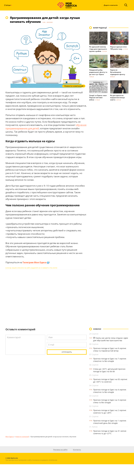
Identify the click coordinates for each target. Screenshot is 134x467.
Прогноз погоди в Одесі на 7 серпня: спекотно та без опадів (109, 359)
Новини (97, 329)
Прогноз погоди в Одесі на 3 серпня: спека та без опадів (109, 401)
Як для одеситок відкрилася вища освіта (117, 97)
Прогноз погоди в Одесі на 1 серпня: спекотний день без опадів (109, 421)
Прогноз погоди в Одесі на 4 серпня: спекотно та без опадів (109, 390)
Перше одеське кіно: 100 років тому (118, 48)
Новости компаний (22, 437)
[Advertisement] (46, 296)
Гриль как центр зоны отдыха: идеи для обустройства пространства (110, 339)
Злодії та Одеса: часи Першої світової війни (98, 97)
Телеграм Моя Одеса (35, 262)
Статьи (7, 5)
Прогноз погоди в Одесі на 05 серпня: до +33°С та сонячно (110, 380)
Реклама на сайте (60, 449)
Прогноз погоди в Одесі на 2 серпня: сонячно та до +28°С (109, 411)
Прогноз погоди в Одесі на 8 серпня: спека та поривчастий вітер (109, 349)
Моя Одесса (9, 437)
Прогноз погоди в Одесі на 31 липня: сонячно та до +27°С (110, 432)
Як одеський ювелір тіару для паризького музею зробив (98, 49)
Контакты (77, 449)
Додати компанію (111, 5)
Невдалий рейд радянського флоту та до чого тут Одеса (98, 72)
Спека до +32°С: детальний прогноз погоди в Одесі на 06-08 (109, 370)
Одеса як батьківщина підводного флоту (117, 72)
